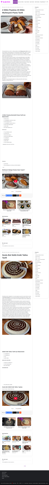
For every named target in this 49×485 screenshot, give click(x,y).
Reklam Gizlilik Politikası (5, 476)
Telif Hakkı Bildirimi (5, 475)
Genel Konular (37, 23)
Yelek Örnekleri (37, 49)
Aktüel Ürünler (37, 11)
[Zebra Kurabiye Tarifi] (16, 231)
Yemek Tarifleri (37, 51)
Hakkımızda (4, 473)
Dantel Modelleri (37, 20)
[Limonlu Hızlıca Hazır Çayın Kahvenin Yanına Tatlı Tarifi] (26, 231)
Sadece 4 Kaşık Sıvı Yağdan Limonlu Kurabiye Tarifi (26, 225)
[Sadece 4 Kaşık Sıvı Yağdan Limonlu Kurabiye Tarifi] (26, 221)
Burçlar (36, 18)
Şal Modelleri (37, 46)
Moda (36, 33)
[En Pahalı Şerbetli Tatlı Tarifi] (16, 221)
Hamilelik (36, 26)
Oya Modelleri (37, 39)
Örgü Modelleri (37, 36)
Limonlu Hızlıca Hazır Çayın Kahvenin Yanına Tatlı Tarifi (26, 235)
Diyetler (36, 21)
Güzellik (36, 24)
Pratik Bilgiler (37, 42)
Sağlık (36, 45)
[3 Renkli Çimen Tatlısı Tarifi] (6, 231)
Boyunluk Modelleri (38, 17)
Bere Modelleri (37, 15)
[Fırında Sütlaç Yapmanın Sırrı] (6, 221)
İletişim (3, 478)
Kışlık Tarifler (37, 30)
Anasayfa (4, 7)
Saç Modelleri (37, 43)
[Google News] (18, 191)
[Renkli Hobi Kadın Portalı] (6, 2)
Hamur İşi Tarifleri (38, 27)
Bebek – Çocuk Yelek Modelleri (40, 14)
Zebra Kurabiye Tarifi (15, 234)
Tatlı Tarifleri (7, 7)
